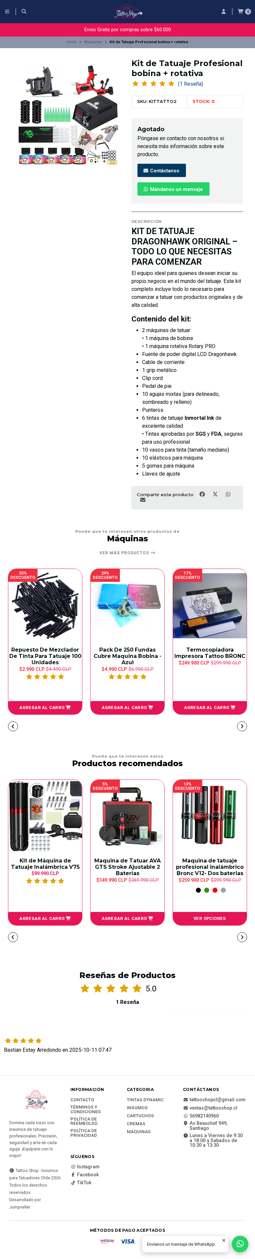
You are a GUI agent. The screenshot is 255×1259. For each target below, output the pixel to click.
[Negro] (198, 890)
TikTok (84, 1183)
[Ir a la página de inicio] (127, 11)
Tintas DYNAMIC (145, 1100)
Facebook (88, 1175)
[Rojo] (214, 890)
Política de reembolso (84, 1121)
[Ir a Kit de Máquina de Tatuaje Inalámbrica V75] (45, 817)
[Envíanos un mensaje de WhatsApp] (240, 1244)
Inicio (72, 42)
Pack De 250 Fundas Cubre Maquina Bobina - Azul (45, 656)
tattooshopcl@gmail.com (218, 1100)
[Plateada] (223, 890)
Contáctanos (164, 171)
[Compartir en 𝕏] (215, 494)
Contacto (82, 1100)
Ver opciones (210, 918)
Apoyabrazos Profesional (210, 650)
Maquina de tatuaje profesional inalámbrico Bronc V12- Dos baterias (210, 866)
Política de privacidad (83, 1132)
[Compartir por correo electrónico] (142, 500)
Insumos (137, 1108)
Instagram (88, 1167)
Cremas (136, 1124)
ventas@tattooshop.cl (213, 1108)
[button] (45, 707)
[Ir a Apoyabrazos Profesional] (210, 606)
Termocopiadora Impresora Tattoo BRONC (127, 653)
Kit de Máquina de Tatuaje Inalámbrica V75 (45, 863)
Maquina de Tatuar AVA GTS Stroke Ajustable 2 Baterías (127, 866)
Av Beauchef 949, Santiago (208, 1126)
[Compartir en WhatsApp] (228, 494)
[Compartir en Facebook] (202, 494)
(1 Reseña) (190, 84)
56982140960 (204, 1116)
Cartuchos (140, 1116)
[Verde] (206, 890)
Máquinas (93, 42)
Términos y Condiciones (85, 1109)
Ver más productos (125, 553)
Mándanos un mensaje (176, 189)
